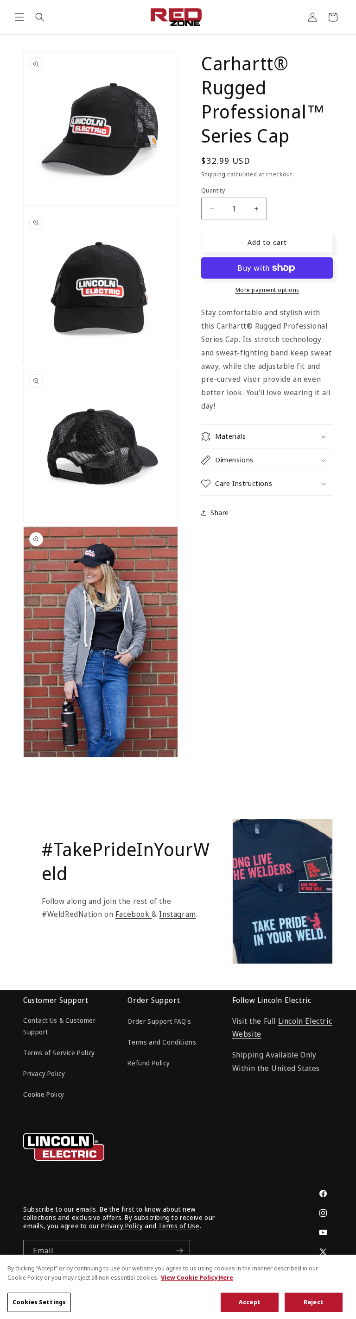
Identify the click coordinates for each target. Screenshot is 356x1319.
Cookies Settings (39, 1302)
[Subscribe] (179, 1251)
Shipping (213, 174)
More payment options (267, 290)
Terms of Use (178, 1225)
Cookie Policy (43, 1094)
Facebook (133, 914)
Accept (250, 1302)
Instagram (177, 914)
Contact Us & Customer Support (59, 1026)
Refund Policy (148, 1062)
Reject (314, 1302)
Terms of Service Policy (59, 1052)
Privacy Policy (44, 1073)
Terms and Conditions (161, 1042)
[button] (19, 17)
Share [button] (219, 512)
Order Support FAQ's (159, 1021)
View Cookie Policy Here (197, 1277)
